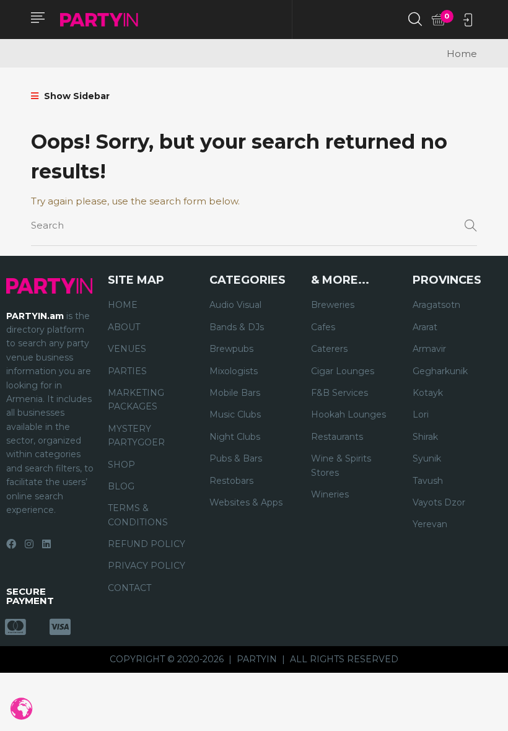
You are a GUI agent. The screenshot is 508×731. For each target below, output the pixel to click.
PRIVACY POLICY (146, 565)
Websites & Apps (245, 502)
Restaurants (337, 436)
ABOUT (124, 327)
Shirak (425, 436)
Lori (421, 414)
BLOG (121, 486)
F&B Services (339, 392)
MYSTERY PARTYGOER (136, 435)
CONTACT (129, 587)
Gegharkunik (440, 371)
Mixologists (233, 371)
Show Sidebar (76, 96)
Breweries (332, 304)
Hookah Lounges (348, 414)
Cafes (323, 327)
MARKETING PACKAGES (136, 399)
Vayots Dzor (439, 502)
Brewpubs (231, 348)
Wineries (330, 494)
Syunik (427, 458)
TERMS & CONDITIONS (138, 514)
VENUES (127, 348)
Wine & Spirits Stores (341, 465)
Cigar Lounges (342, 371)
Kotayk (428, 392)
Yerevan (430, 524)
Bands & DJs (236, 327)
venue (19, 357)
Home (462, 53)
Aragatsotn (436, 304)
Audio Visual (235, 304)
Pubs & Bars (235, 458)
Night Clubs (234, 436)
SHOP (121, 464)
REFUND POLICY (146, 543)
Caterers (329, 348)
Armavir (429, 348)
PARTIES (127, 371)
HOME (123, 304)
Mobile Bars (234, 392)
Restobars (231, 480)
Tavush (428, 480)
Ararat (425, 327)
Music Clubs (235, 414)
